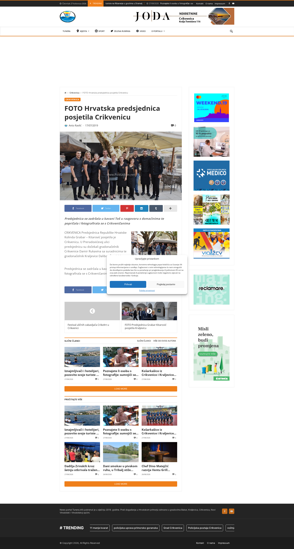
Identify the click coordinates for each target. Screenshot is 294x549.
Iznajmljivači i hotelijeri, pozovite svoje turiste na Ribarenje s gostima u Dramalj (82, 373)
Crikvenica (74, 93)
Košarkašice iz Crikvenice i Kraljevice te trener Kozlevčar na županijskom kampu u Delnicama (158, 373)
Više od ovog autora (164, 341)
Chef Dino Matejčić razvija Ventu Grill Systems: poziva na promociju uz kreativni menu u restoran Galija (158, 468)
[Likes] (229, 3)
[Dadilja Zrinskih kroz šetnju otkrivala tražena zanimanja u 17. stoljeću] (82, 452)
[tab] (144, 341)
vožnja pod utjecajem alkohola (226, 527)
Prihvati (128, 284)
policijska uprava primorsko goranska (117, 527)
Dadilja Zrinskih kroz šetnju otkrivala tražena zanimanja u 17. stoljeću (81, 468)
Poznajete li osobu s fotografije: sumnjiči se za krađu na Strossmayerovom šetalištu (173, 3)
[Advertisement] (147, 59)
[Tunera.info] (67, 16)
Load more (120, 389)
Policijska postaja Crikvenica (186, 527)
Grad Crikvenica (154, 527)
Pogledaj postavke (166, 284)
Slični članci (144, 341)
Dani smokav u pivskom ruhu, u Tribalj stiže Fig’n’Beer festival (120, 468)
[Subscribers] (233, 3)
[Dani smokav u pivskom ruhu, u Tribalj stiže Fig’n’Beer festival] (121, 452)
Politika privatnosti (147, 290)
